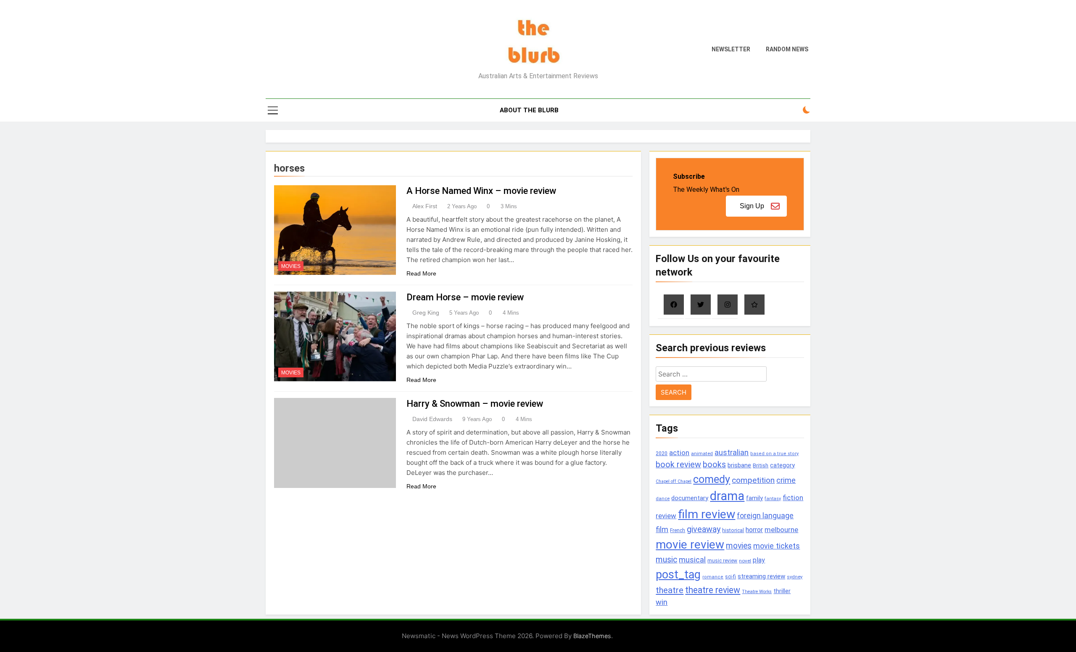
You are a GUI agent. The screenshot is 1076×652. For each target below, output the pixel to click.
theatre (669, 590)
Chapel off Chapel (673, 481)
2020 (661, 453)
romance (712, 577)
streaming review (761, 576)
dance (663, 498)
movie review (690, 544)
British (760, 465)
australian (732, 452)
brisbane (739, 465)
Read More (421, 273)
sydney (794, 577)
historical (733, 530)
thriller (782, 591)
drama (727, 496)
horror (754, 530)
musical (692, 559)
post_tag (678, 574)
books (714, 464)
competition (753, 480)
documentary (689, 498)
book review (678, 464)
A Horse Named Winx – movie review (481, 191)
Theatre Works (757, 591)
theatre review (712, 590)
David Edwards (432, 419)
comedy (711, 479)
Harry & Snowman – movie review (474, 403)
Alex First (424, 206)
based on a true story (774, 453)
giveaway (703, 529)
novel (745, 561)
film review (706, 514)
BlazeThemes (592, 635)
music (666, 560)
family (754, 498)
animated (702, 453)
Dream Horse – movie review (465, 297)
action (679, 452)
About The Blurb (529, 110)
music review (722, 561)
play (759, 560)
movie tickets (776, 545)
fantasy (773, 498)
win (661, 602)
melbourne (781, 529)
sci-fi (730, 577)
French (677, 530)
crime (786, 480)
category (782, 465)
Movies (291, 266)
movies (739, 546)
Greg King (425, 312)
